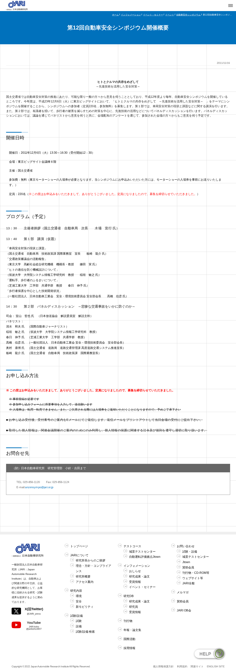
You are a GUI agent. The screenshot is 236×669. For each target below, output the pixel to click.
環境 (79, 596)
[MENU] (230, 5)
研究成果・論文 (139, 576)
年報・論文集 (132, 630)
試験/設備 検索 (85, 631)
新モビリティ (84, 606)
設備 (79, 626)
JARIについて (79, 555)
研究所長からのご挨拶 (90, 560)
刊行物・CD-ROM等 (195, 572)
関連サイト (197, 666)
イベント (169, 14)
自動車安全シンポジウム (188, 14)
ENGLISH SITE (216, 666)
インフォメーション (131, 14)
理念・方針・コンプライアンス (93, 568)
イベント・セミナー (153, 14)
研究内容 (76, 590)
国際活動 (129, 639)
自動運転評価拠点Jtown (144, 556)
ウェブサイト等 (192, 578)
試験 (79, 621)
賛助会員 (188, 567)
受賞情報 (135, 581)
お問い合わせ (186, 546)
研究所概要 (83, 576)
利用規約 (182, 666)
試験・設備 (189, 551)
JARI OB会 (184, 610)
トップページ (79, 546)
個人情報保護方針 (163, 666)
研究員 (133, 606)
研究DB (129, 596)
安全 (79, 601)
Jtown (186, 562)
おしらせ (135, 571)
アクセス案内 (84, 581)
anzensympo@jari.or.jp (39, 487)
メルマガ (183, 592)
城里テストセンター (142, 551)
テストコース (132, 546)
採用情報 (129, 648)
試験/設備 (76, 615)
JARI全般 (188, 583)
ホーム (115, 14)
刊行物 (128, 621)
